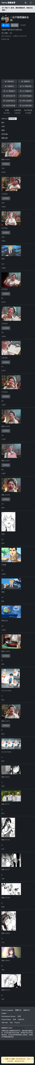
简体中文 (26, 1010)
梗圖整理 (10, 86)
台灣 (19, 1016)
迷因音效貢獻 (10, 106)
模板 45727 (5, 869)
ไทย (11, 1023)
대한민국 (21, 1019)
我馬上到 (4, 621)
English (3, 1013)
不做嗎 (3, 565)
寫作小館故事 (27, 101)
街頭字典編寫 (27, 96)
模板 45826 (5, 933)
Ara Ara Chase (6, 691)
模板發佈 (10, 81)
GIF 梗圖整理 (26, 91)
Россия (17, 1023)
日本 (14, 1019)
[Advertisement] (17, 58)
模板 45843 (5, 960)
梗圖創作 (26, 81)
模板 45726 (5, 840)
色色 (3, 534)
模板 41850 (5, 651)
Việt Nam (4, 1023)
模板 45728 (5, 898)
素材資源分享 (10, 96)
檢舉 (24, 25)
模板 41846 (5, 426)
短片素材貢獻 (27, 106)
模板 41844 (5, 461)
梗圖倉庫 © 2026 (6, 1028)
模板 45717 (5, 804)
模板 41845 (5, 159)
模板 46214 (5, 990)
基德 (3, 259)
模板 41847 (5, 721)
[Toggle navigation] (30, 3)
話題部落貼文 (10, 101)
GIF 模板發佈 (26, 86)
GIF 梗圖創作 (10, 91)
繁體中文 (18, 1010)
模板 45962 (5, 777)
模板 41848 (5, 495)
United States (6, 1019)
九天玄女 (6, 164)
